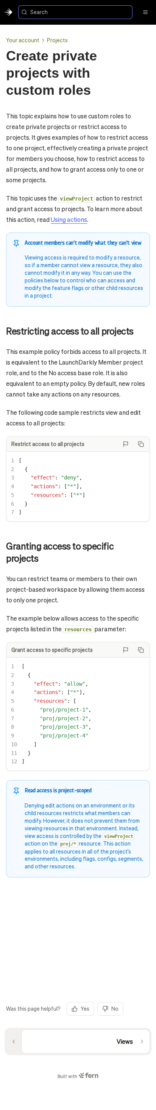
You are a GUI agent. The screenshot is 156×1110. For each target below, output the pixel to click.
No (115, 1008)
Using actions (69, 219)
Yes (85, 1008)
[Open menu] (145, 12)
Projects (57, 40)
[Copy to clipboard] (141, 444)
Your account (22, 40)
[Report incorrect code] (126, 444)
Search (39, 11)
